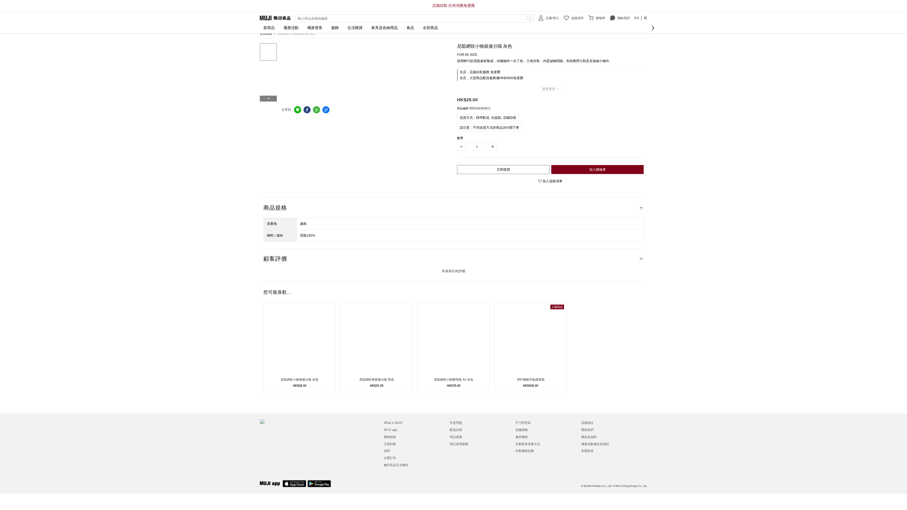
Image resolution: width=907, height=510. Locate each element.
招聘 (387, 451)
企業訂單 (390, 458)
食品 (410, 28)
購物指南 (390, 437)
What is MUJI (393, 423)
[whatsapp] (316, 109)
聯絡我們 (623, 18)
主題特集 (390, 444)
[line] (297, 109)
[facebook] (307, 109)
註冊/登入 (552, 18)
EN (636, 18)
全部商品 (430, 28)
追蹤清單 (577, 18)
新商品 (269, 28)
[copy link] (325, 109)
